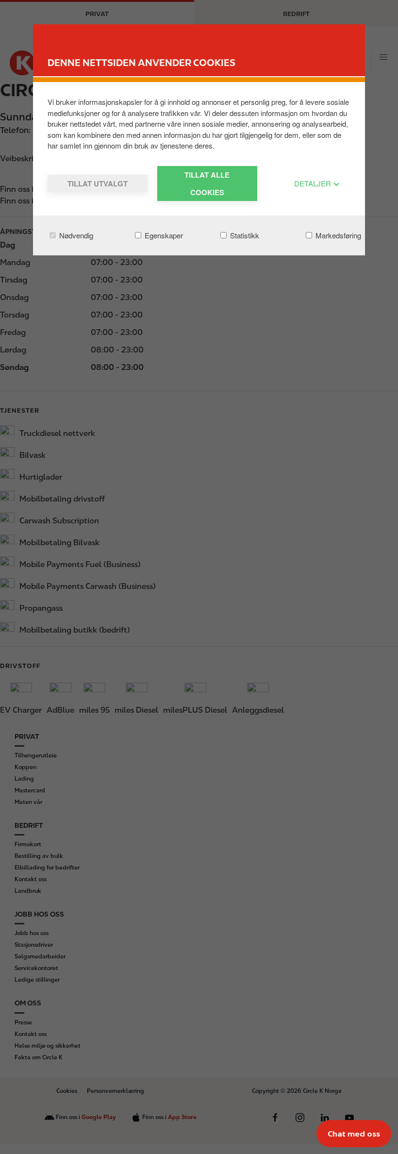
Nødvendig (75, 235)
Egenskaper (163, 235)
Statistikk (243, 235)
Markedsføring (337, 235)
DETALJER (313, 183)
